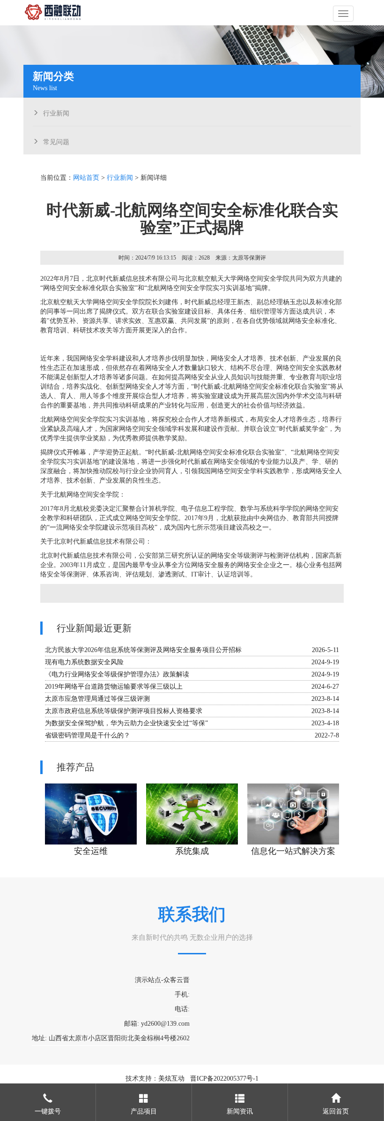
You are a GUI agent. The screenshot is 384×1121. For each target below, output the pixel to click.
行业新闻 (56, 112)
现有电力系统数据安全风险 (84, 662)
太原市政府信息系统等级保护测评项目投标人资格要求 (123, 710)
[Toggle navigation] (343, 14)
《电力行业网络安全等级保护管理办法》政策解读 (117, 674)
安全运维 (91, 851)
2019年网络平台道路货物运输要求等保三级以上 (114, 686)
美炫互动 (171, 1078)
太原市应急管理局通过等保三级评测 (97, 698)
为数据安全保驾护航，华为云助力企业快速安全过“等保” (126, 723)
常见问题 (56, 141)
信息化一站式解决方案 (293, 851)
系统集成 (192, 851)
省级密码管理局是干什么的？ (87, 735)
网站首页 (86, 177)
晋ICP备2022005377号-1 (224, 1078)
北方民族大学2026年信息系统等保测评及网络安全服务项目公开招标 (143, 649)
